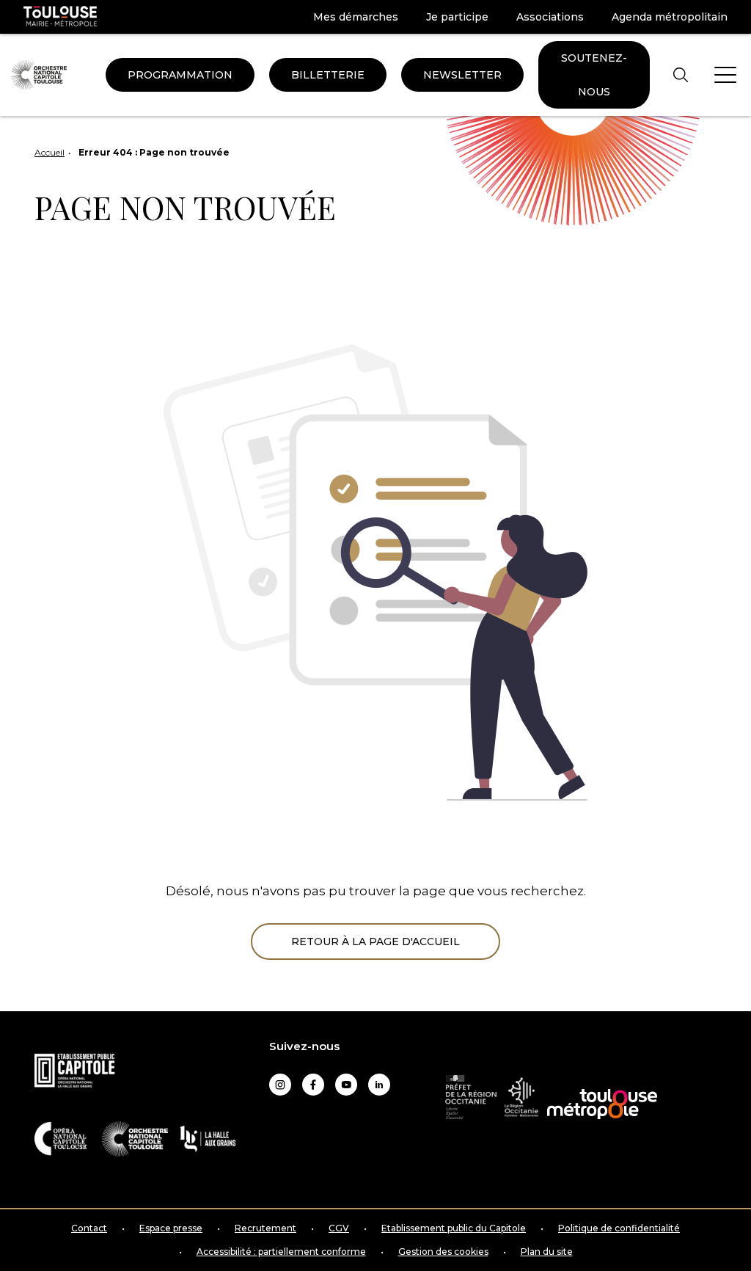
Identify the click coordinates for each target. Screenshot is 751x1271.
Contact (89, 1228)
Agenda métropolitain (670, 16)
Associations (550, 16)
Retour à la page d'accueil (375, 941)
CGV (339, 1228)
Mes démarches (355, 16)
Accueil (49, 152)
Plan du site (547, 1252)
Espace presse (170, 1228)
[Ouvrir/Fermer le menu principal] (725, 75)
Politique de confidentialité (619, 1228)
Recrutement (265, 1228)
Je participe (457, 16)
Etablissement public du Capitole (453, 1228)
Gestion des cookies (443, 1252)
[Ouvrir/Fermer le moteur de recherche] (680, 74)
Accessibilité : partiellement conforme (281, 1252)
